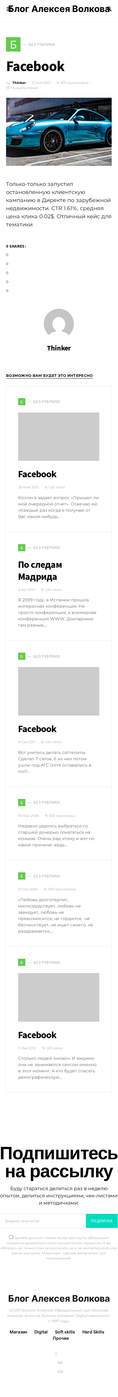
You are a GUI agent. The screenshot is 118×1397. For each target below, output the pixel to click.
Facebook (37, 474)
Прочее (61, 1338)
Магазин (18, 1331)
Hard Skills (93, 1331)
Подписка (102, 1220)
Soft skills (65, 1331)
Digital (41, 1331)
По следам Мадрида (40, 570)
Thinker (19, 83)
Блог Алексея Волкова (59, 8)
